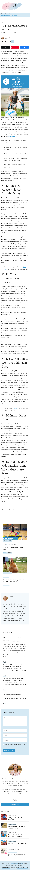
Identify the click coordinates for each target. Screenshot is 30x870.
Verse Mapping (13, 852)
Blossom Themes (6, 867)
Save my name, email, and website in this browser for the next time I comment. (15, 745)
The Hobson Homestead (17, 863)
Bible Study (11, 849)
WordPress (20, 867)
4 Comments (13, 38)
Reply (4, 662)
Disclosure (25, 867)
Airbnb (3, 22)
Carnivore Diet (12, 815)
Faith (17, 849)
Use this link (16, 408)
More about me (15, 804)
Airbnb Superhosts (13, 136)
